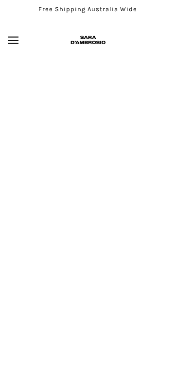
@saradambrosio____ (87, 297)
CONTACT (87, 327)
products (116, 194)
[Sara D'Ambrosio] (88, 40)
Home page (108, 184)
